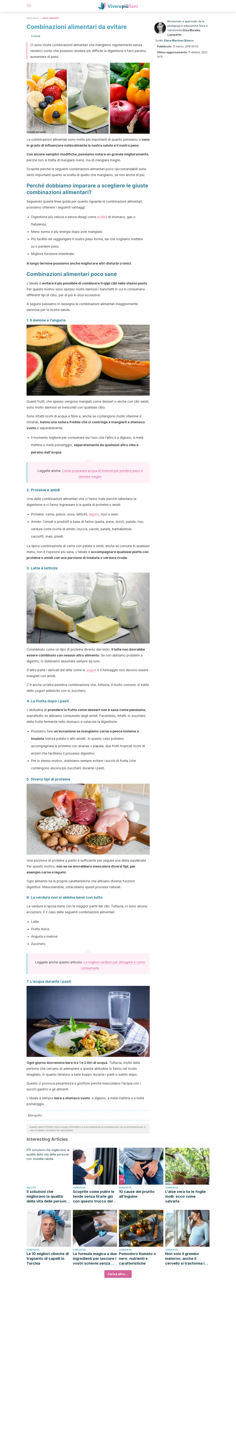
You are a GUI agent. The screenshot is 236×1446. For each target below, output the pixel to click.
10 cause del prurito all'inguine (137, 1194)
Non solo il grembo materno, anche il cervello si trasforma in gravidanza (186, 1259)
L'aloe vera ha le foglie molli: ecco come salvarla (185, 1196)
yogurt (91, 670)
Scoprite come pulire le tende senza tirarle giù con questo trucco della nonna (94, 1196)
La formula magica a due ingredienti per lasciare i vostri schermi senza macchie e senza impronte (95, 1259)
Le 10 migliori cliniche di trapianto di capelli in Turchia (48, 1259)
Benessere (33, 18)
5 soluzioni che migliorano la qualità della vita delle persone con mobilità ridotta (47, 1196)
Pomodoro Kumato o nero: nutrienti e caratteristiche (137, 1259)
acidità (102, 217)
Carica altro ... (118, 1274)
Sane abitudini (50, 18)
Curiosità (79, 1187)
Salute (31, 1187)
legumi (94, 514)
